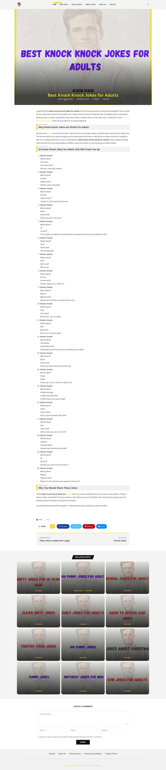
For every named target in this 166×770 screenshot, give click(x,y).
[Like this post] (53, 526)
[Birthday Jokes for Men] (83, 678)
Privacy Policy (75, 754)
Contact (112, 4)
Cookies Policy (111, 754)
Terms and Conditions (93, 754)
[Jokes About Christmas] (127, 645)
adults (69, 494)
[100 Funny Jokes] (83, 645)
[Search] (148, 4)
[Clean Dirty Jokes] (38, 611)
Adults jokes (76, 4)
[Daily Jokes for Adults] (83, 611)
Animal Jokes (90, 4)
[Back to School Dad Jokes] (127, 611)
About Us (102, 4)
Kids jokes (64, 4)
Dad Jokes (70, 99)
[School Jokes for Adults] (127, 578)
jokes (49, 133)
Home (54, 3)
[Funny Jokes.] (38, 678)
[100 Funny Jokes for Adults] (83, 578)
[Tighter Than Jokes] (38, 645)
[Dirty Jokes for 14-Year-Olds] (38, 578)
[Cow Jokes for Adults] (127, 678)
